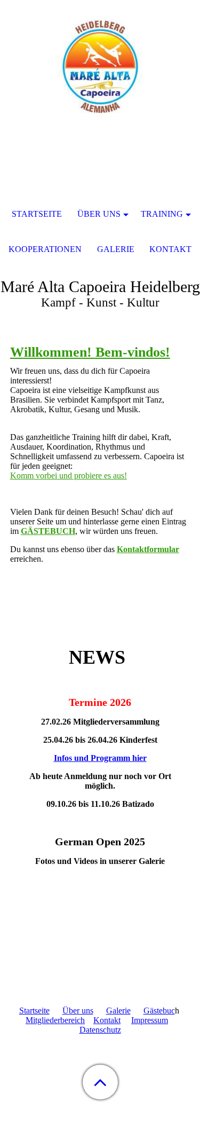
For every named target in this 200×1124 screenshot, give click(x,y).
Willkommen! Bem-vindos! (90, 352)
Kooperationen (45, 249)
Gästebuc (159, 1010)
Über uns (77, 1010)
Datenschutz (100, 1029)
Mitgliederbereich (55, 1020)
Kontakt (107, 1020)
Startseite (34, 1010)
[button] (100, 1082)
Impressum (149, 1020)
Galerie (118, 1010)
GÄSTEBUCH (48, 531)
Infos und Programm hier (100, 758)
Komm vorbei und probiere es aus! (68, 475)
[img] (100, 66)
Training (162, 213)
